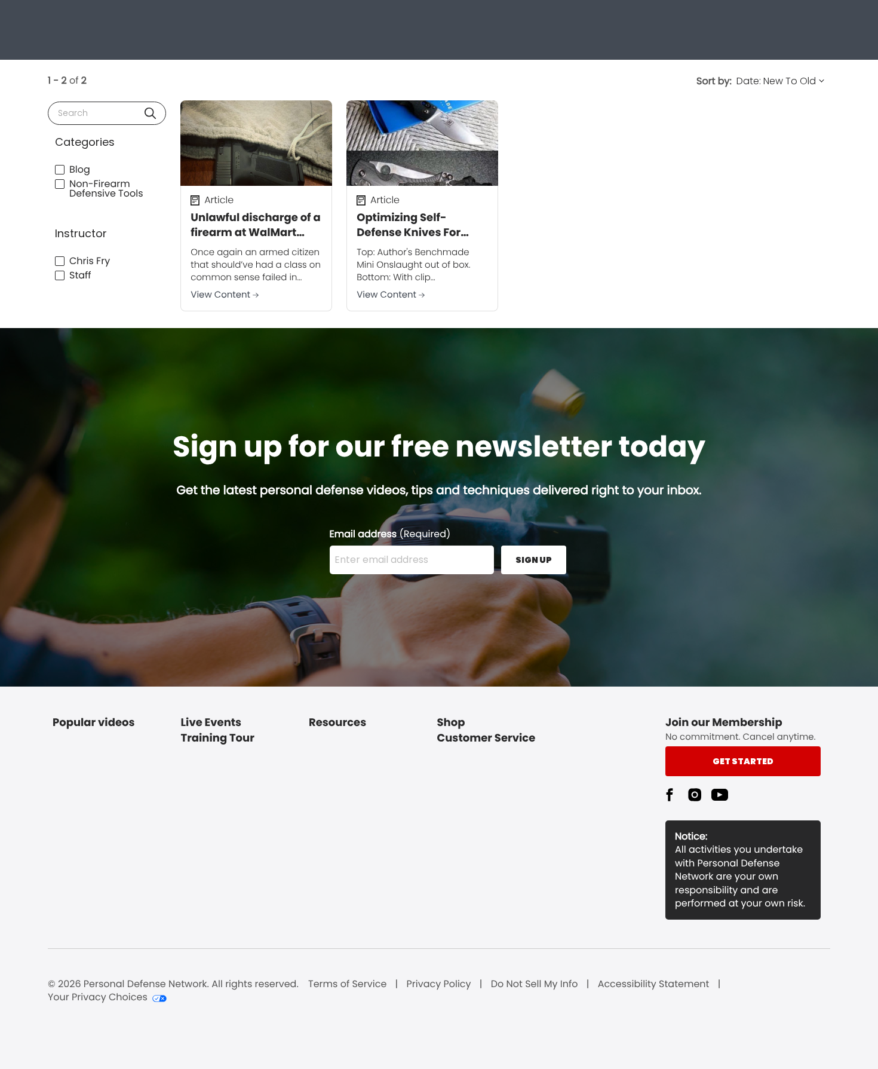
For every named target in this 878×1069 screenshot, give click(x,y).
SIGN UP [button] (533, 560)
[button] (150, 113)
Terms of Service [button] (347, 984)
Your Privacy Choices (98, 997)
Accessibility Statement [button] (654, 984)
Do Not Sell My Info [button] (534, 984)
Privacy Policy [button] (439, 984)
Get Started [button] (743, 761)
